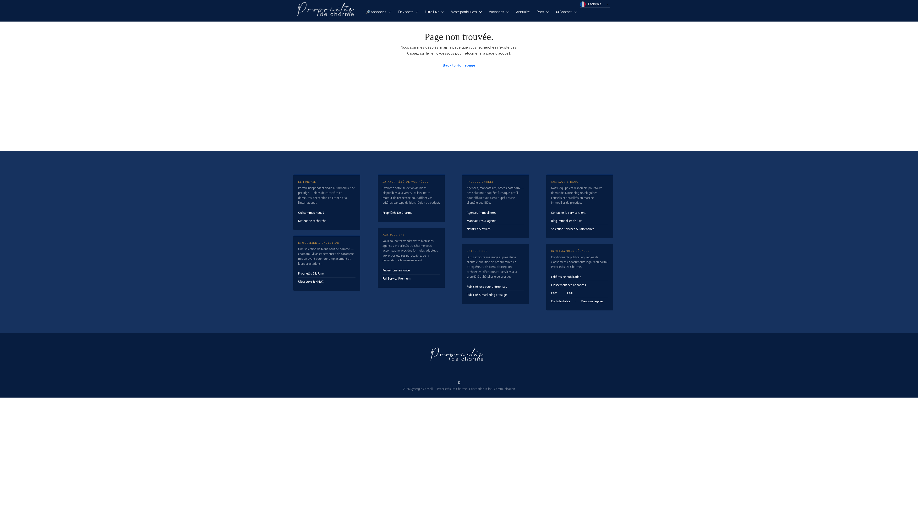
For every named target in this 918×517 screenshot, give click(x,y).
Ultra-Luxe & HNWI (310, 282)
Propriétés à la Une (311, 273)
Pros (540, 12)
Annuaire (523, 12)
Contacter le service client (568, 213)
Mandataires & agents (481, 221)
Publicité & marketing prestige (487, 295)
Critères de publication (566, 277)
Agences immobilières (481, 213)
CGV (554, 293)
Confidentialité (560, 301)
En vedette (405, 12)
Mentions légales (592, 301)
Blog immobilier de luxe (566, 221)
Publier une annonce (396, 270)
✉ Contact (564, 12)
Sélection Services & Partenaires (572, 229)
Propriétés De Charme (397, 213)
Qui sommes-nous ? (311, 213)
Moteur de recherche (312, 221)
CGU (570, 293)
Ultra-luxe (432, 12)
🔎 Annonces (376, 12)
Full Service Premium (396, 278)
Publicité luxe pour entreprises (487, 287)
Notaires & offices (479, 229)
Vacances (496, 12)
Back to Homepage (459, 65)
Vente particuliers (464, 12)
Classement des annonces (568, 285)
